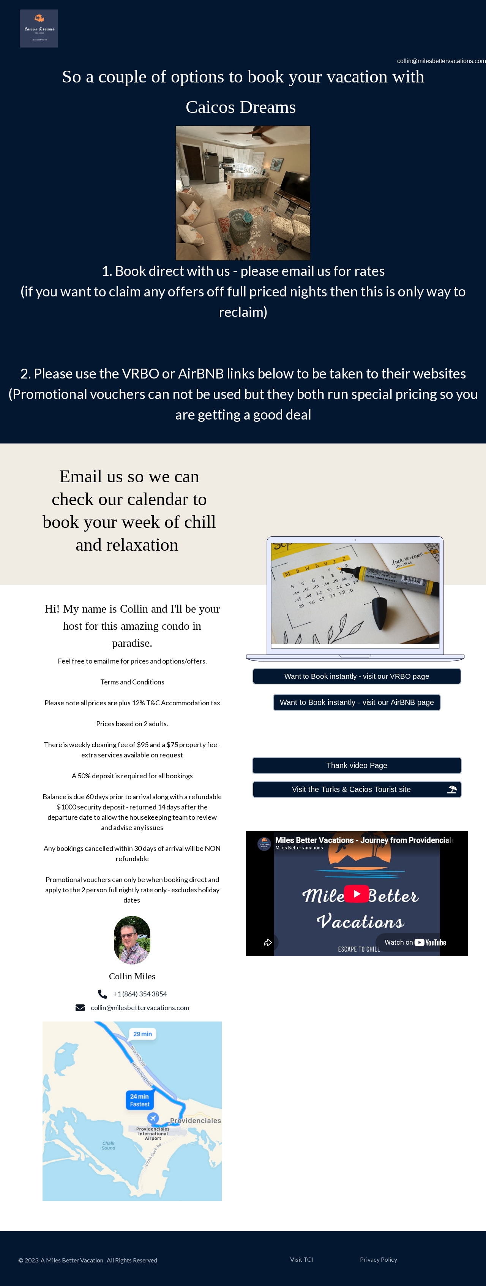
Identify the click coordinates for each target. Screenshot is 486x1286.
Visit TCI (301, 1259)
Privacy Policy (378, 1259)
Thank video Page (357, 765)
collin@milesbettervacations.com (441, 61)
